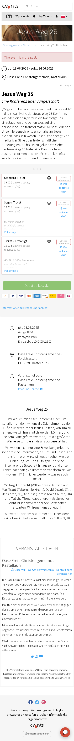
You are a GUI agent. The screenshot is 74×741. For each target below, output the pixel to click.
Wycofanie (31, 715)
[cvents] (10, 6)
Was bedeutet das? (63, 187)
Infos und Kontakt (29, 389)
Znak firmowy (20, 710)
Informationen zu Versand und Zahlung (24, 308)
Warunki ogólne (41, 710)
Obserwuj (19, 569)
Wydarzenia (29, 45)
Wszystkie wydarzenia (41, 569)
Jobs (43, 715)
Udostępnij (67, 85)
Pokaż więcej (11, 232)
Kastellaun (40, 363)
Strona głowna (11, 45)
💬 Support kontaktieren (37, 734)
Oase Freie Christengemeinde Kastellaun (28, 563)
